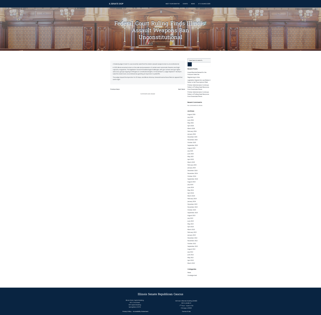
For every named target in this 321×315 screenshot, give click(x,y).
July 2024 (190, 184)
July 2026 (190, 117)
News (193, 4)
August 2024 (191, 182)
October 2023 (192, 210)
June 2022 (191, 255)
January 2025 (192, 168)
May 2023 (191, 224)
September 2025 (193, 145)
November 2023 (193, 207)
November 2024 (193, 173)
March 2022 (191, 263)
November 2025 (193, 140)
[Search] (190, 64)
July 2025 (190, 151)
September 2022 (193, 246)
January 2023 (192, 235)
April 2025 (191, 159)
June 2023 (191, 221)
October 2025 (192, 142)
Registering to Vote (194, 77)
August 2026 (191, 114)
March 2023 (191, 229)
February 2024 (192, 199)
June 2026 (191, 120)
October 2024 (192, 176)
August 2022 (191, 249)
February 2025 (192, 165)
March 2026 (191, 128)
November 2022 (193, 241)
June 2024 (191, 187)
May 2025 (191, 156)
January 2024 (192, 201)
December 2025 (192, 137)
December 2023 (192, 204)
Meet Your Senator (172, 4)
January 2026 (192, 134)
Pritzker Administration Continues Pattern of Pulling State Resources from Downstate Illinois (198, 87)
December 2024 (192, 170)
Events (185, 4)
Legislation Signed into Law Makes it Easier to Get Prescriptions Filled (199, 81)
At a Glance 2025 (204, 4)
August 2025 (191, 148)
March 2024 (191, 196)
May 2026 (191, 123)
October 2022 (192, 243)
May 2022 (191, 257)
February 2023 (192, 232)
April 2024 (191, 193)
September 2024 (193, 179)
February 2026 (192, 131)
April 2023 (191, 227)
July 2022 (190, 252)
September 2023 (193, 213)
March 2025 (191, 162)
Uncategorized (192, 275)
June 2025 (191, 154)
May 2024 (191, 190)
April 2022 (191, 260)
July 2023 (190, 218)
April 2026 (191, 126)
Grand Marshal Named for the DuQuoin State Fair (197, 73)
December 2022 (192, 238)
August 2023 (191, 215)
